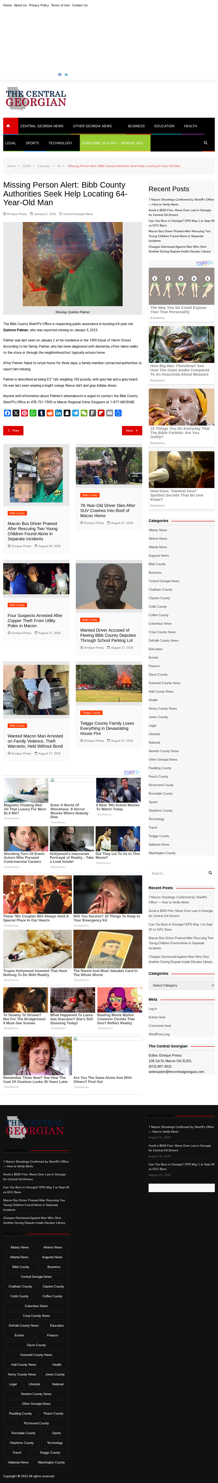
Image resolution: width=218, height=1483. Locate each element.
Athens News (158, 538)
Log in (153, 1008)
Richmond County (161, 785)
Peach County (158, 776)
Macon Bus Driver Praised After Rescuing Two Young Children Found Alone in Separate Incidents (180, 235)
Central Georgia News (41, 126)
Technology (60, 143)
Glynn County (158, 674)
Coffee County (159, 615)
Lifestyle (154, 734)
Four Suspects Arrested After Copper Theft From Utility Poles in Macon (35, 620)
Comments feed (160, 1025)
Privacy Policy (39, 5)
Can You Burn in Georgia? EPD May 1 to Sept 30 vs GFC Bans (180, 927)
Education (164, 126)
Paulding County (160, 768)
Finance (154, 666)
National (154, 742)
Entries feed (157, 1017)
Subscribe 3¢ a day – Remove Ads (112, 143)
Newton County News (164, 751)
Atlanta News (158, 547)
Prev (16, 430)
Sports (32, 143)
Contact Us (80, 5)
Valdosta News (159, 844)
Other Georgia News (92, 126)
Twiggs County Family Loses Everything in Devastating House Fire (107, 728)
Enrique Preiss (17, 214)
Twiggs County (91, 712)
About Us (20, 5)
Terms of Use (60, 5)
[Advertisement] (109, 40)
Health (190, 126)
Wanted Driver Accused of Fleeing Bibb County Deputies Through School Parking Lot (108, 635)
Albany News (158, 530)
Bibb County (17, 513)
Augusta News (159, 555)
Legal (10, 143)
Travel (153, 827)
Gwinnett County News (165, 683)
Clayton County (159, 598)
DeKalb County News (164, 640)
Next (129, 430)
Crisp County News (162, 632)
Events (153, 657)
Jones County (158, 717)
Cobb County (158, 606)
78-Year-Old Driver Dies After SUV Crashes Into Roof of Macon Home (107, 510)
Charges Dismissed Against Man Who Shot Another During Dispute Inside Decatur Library (180, 959)
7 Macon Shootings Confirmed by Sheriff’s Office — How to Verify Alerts (178, 899)
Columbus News (160, 623)
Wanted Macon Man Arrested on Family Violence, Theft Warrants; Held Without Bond (35, 741)
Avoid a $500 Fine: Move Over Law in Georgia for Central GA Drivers (181, 913)
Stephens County (161, 810)
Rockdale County (161, 793)
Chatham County (160, 589)
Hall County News (161, 691)
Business (136, 126)
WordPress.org (159, 1034)
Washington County (162, 853)
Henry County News (163, 708)
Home (7, 5)
